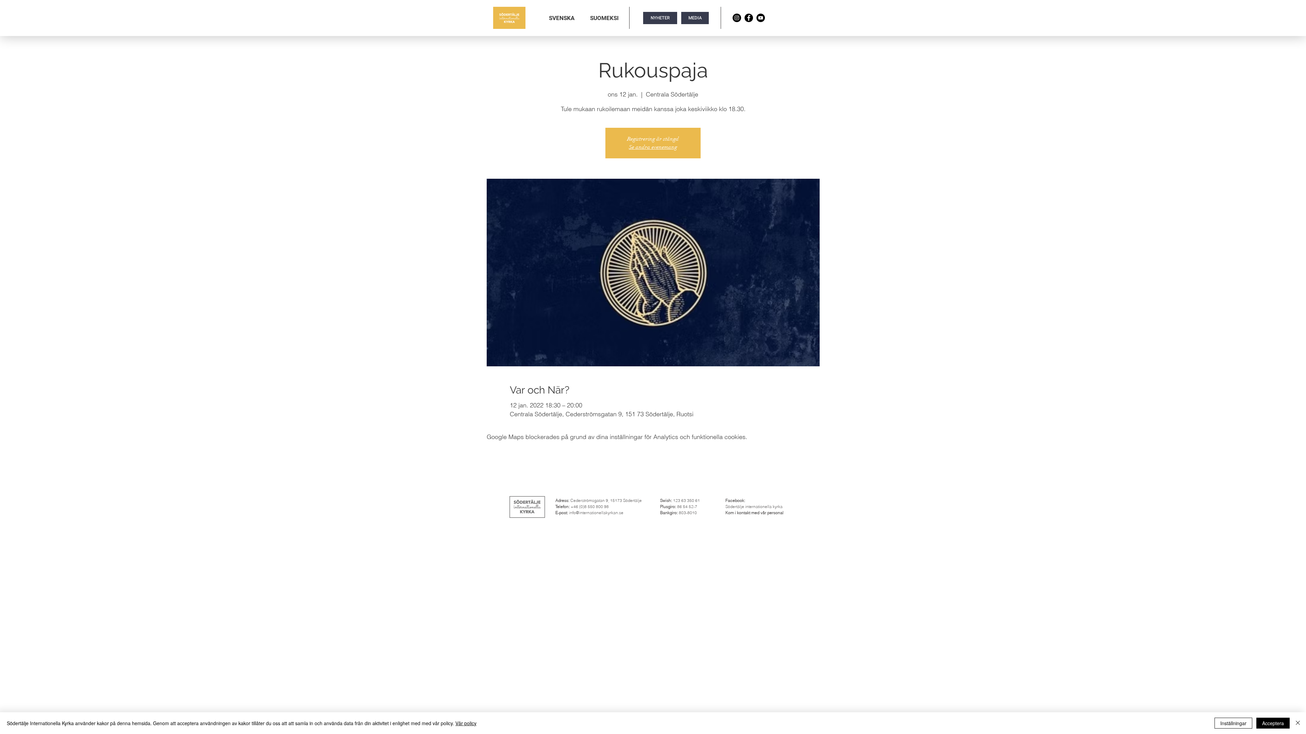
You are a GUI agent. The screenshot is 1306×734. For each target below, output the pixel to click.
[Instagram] (737, 18)
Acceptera (1273, 723)
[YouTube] (760, 18)
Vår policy (465, 723)
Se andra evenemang (653, 147)
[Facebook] (748, 18)
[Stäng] (1298, 723)
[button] (561, 18)
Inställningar (1233, 723)
